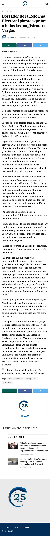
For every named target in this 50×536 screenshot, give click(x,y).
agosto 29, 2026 (27, 454)
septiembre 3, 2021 (27, 37)
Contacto (5, 527)
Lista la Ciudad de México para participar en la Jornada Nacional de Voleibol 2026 (33, 461)
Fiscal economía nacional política (22, 379)
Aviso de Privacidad (21, 527)
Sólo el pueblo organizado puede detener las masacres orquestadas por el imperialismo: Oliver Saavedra (34, 447)
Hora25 (13, 37)
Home (4, 11)
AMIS (10, 11)
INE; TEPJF (7, 382)
